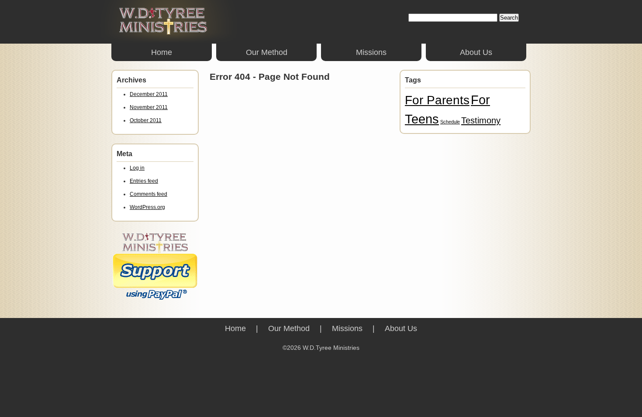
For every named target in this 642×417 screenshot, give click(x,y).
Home (161, 52)
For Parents (437, 100)
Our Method (266, 52)
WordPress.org (147, 207)
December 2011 (149, 94)
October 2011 (146, 120)
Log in (137, 168)
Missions (371, 52)
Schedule (450, 121)
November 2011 (149, 107)
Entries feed (144, 181)
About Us (476, 52)
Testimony (480, 120)
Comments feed (148, 194)
